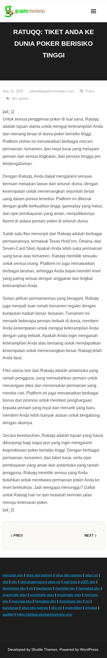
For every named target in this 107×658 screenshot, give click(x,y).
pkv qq (56, 607)
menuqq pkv (13, 575)
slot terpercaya (32, 582)
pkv (14, 582)
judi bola (70, 582)
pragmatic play (15, 595)
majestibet (73, 607)
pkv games (20, 98)
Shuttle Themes (44, 649)
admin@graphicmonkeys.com (51, 91)
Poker (90, 91)
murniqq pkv (65, 588)
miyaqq (91, 607)
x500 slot (88, 582)
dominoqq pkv (14, 588)
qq (31, 588)
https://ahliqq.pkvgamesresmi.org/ (44, 614)
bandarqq (44, 588)
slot (5, 582)
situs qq (91, 575)
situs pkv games (39, 575)
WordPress (89, 649)
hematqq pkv (89, 588)
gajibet (8, 614)
